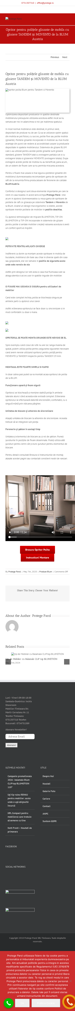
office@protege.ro (45, 2)
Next (64, 57)
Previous (55, 57)
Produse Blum (45, 571)
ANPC (45, 813)
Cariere (46, 798)
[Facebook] (7, 876)
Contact (46, 806)
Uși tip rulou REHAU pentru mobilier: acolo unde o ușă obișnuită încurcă (19, 800)
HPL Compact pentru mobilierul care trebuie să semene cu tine (19, 817)
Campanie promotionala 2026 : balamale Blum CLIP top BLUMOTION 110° (20, 782)
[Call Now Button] (9, 1003)
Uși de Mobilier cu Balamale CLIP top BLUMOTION (31, 659)
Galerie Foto (49, 791)
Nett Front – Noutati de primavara (20, 829)
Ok (22, 1003)
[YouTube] (13, 876)
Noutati (46, 783)
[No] (70, 981)
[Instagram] (19, 876)
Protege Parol (14, 571)
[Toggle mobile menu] (68, 20)
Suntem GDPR (50, 821)
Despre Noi (48, 776)
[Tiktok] (25, 876)
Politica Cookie (46, 1003)
